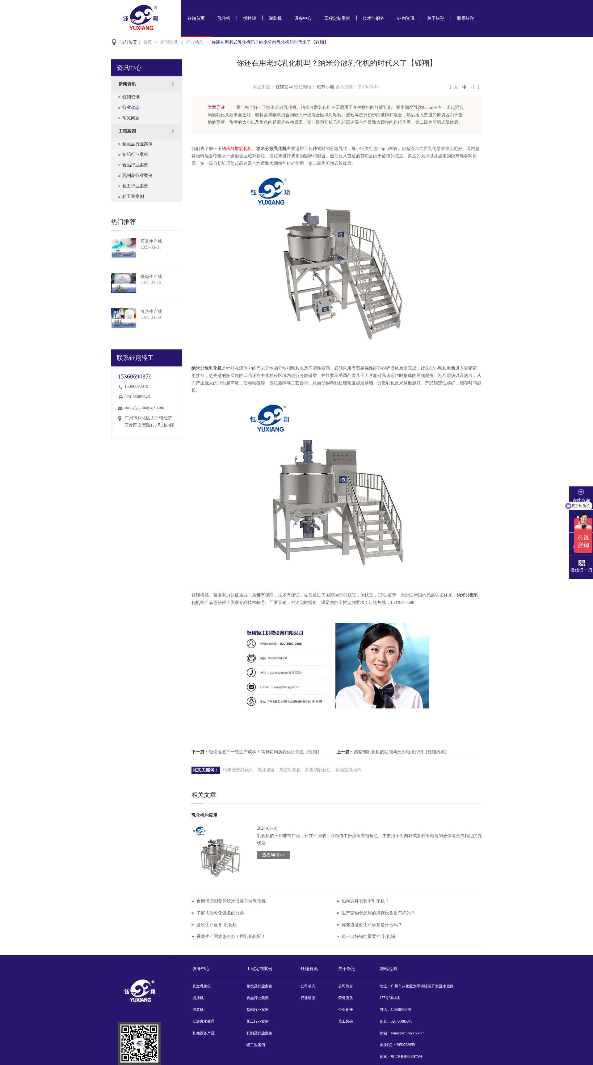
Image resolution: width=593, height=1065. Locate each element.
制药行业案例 (135, 154)
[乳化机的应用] (220, 854)
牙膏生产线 (151, 241)
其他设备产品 (203, 1033)
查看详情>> (273, 855)
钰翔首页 (196, 18)
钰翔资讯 (405, 18)
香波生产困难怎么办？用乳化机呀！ (231, 936)
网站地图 (388, 968)
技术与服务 (374, 18)
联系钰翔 (465, 18)
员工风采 (345, 1021)
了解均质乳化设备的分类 (220, 913)
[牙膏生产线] (123, 248)
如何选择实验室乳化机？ (365, 901)
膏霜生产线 (151, 276)
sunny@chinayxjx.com (144, 407)
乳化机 (223, 18)
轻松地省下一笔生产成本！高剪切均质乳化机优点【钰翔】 (265, 752)
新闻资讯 (169, 42)
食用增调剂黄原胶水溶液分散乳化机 (231, 901)
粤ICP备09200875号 (407, 1056)
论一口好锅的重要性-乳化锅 (368, 936)
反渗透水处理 (203, 1021)
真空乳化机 (290, 770)
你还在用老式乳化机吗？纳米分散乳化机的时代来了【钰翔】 (270, 42)
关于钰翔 (435, 18)
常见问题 (131, 118)
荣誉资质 (345, 998)
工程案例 (127, 131)
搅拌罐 (249, 18)
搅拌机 (198, 998)
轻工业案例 (133, 196)
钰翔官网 (284, 87)
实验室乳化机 (348, 770)
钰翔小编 (325, 87)
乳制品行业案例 (137, 175)
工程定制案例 (337, 18)
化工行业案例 (135, 186)
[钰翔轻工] (139, 1043)
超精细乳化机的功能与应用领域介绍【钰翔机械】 (401, 752)
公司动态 (308, 986)
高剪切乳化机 (318, 770)
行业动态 (194, 42)
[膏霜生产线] (123, 283)
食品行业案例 (135, 165)
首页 (147, 42)
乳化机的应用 (204, 815)
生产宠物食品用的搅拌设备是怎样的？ (378, 913)
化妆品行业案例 (137, 144)
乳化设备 (266, 770)
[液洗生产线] (123, 318)
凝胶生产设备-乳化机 (216, 924)
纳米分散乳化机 (237, 148)
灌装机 (275, 18)
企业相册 (345, 1009)
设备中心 (303, 18)
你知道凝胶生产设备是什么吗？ (372, 924)
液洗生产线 (151, 311)
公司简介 (345, 986)
